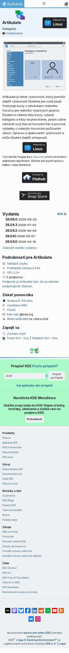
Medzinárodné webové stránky (20, 592)
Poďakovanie (9, 519)
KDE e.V (6, 572)
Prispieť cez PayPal (56, 376)
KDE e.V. (50, 643)
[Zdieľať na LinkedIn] (34, 609)
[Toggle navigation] (44, 4)
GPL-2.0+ (13, 272)
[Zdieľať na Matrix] (7, 609)
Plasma (6, 437)
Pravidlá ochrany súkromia (17, 551)
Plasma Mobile (10, 452)
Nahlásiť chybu (17, 263)
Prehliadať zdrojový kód (23, 268)
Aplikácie (12, 5)
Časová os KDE (11, 582)
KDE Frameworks (12, 447)
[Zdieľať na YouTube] (54, 609)
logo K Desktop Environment (37, 640)
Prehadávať (34, 419)
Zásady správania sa (14, 546)
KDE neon (7, 457)
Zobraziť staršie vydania (19, 248)
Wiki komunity (10, 531)
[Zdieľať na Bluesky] (21, 609)
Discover (38, 156)
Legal (62, 643)
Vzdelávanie (14, 33)
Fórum (11, 310)
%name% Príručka (19, 301)
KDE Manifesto (10, 587)
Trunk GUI (13, 338)
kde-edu (13, 314)
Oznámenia (8, 495)
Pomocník (8, 536)
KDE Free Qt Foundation (15, 577)
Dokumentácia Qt (12, 473)
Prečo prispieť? (45, 366)
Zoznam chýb (16, 333)
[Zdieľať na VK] (31, 617)
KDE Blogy (8, 500)
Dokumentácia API (12, 469)
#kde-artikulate (17, 319)
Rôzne (6, 514)
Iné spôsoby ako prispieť (35, 385)
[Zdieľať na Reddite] (41, 609)
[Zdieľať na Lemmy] (48, 609)
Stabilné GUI (40, 338)
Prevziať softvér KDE (14, 541)
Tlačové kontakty (12, 510)
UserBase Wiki (17, 305)
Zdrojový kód (10, 483)
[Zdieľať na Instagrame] (38, 617)
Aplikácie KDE (10, 442)
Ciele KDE (7, 478)
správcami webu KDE (37, 632)
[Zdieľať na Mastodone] (14, 609)
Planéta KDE (9, 505)
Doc (26, 338)
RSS (60, 214)
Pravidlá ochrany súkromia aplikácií (22, 555)
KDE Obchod (9, 567)
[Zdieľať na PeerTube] (61, 609)
